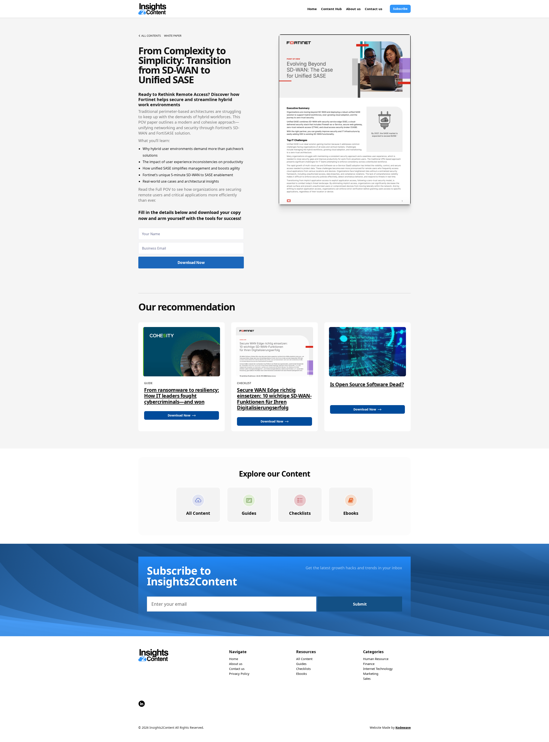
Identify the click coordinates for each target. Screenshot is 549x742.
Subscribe (400, 9)
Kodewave (403, 727)
